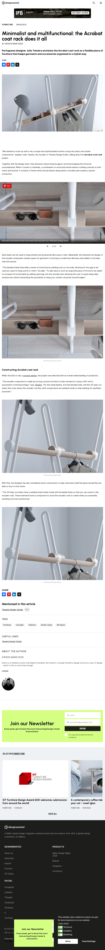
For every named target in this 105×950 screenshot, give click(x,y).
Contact (8, 868)
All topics (61, 625)
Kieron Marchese (14, 43)
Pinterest (8, 907)
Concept (20, 625)
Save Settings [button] (89, 941)
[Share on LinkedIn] (13, 65)
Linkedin (5, 671)
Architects (57, 871)
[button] (60, 927)
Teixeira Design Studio (12, 609)
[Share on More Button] (22, 65)
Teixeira (38, 385)
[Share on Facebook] (4, 65)
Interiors (32, 625)
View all (52, 814)
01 (52, 245)
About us (8, 853)
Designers (57, 866)
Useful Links (10, 636)
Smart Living (46, 625)
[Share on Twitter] (17, 65)
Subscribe (9, 858)
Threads (8, 897)
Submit (7, 863)
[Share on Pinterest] (8, 65)
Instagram (9, 887)
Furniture (7, 25)
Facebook (9, 902)
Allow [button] (68, 941)
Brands (55, 861)
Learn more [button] (63, 923)
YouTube (8, 918)
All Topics (9, 873)
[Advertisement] (52, 140)
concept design (30, 375)
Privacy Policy (8, 938)
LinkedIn (8, 892)
